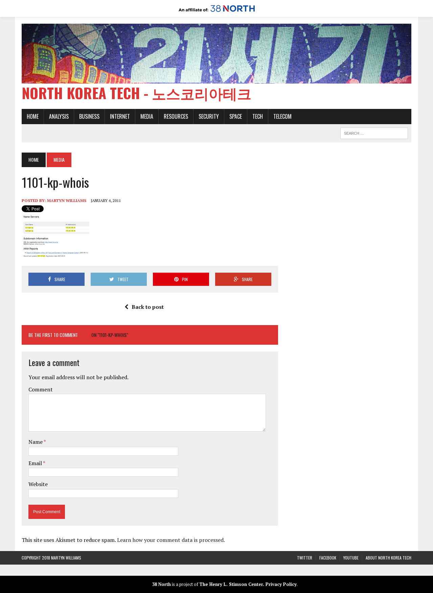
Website (38, 484)
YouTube (351, 558)
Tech (257, 116)
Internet (120, 116)
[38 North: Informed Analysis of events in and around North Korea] (217, 12)
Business (89, 116)
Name (36, 442)
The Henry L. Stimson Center (231, 584)
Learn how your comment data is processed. (171, 540)
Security (209, 116)
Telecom (282, 116)
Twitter (304, 558)
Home (33, 116)
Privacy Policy (281, 584)
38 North (161, 584)
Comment (40, 389)
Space (235, 116)
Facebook (327, 558)
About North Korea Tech (388, 558)
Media (146, 116)
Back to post (148, 307)
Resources (176, 116)
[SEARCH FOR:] (374, 132)
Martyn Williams (66, 200)
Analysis (59, 116)
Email (35, 463)
